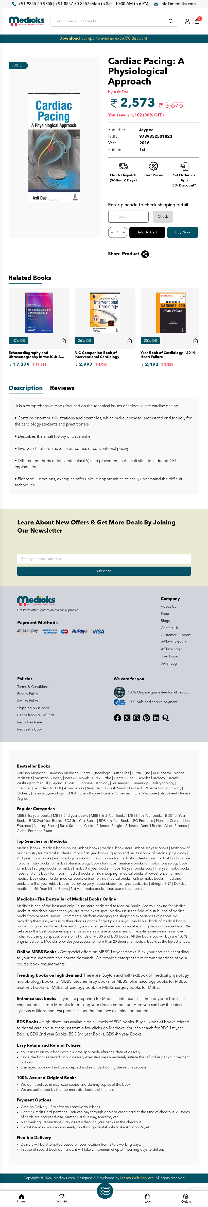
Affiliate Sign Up (174, 642)
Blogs (165, 621)
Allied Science (175, 826)
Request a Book (29, 729)
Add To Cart (147, 232)
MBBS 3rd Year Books (107, 816)
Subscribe (104, 571)
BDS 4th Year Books (114, 821)
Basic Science (70, 826)
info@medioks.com (178, 4)
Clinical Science (96, 826)
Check (163, 216)
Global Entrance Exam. (35, 831)
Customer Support (176, 635)
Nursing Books (45, 826)
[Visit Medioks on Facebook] (117, 718)
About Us (168, 606)
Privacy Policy (27, 694)
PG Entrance (142, 821)
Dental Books (151, 826)
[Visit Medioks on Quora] (165, 718)
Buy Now (182, 232)
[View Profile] (187, 21)
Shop (165, 614)
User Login (169, 656)
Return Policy (27, 701)
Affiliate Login (172, 649)
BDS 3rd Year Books (79, 821)
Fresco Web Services (136, 1178)
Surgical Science (124, 826)
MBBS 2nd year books (70, 816)
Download (69, 39)
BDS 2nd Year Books (45, 821)
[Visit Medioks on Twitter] (127, 718)
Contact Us (170, 628)
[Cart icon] (63, 340)
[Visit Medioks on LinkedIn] (156, 718)
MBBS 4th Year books (144, 816)
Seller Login (170, 663)
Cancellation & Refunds (35, 715)
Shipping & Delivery (33, 708)
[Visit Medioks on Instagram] (137, 718)
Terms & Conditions (32, 687)
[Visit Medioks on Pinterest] (146, 718)
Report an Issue (29, 722)
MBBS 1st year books (34, 816)
